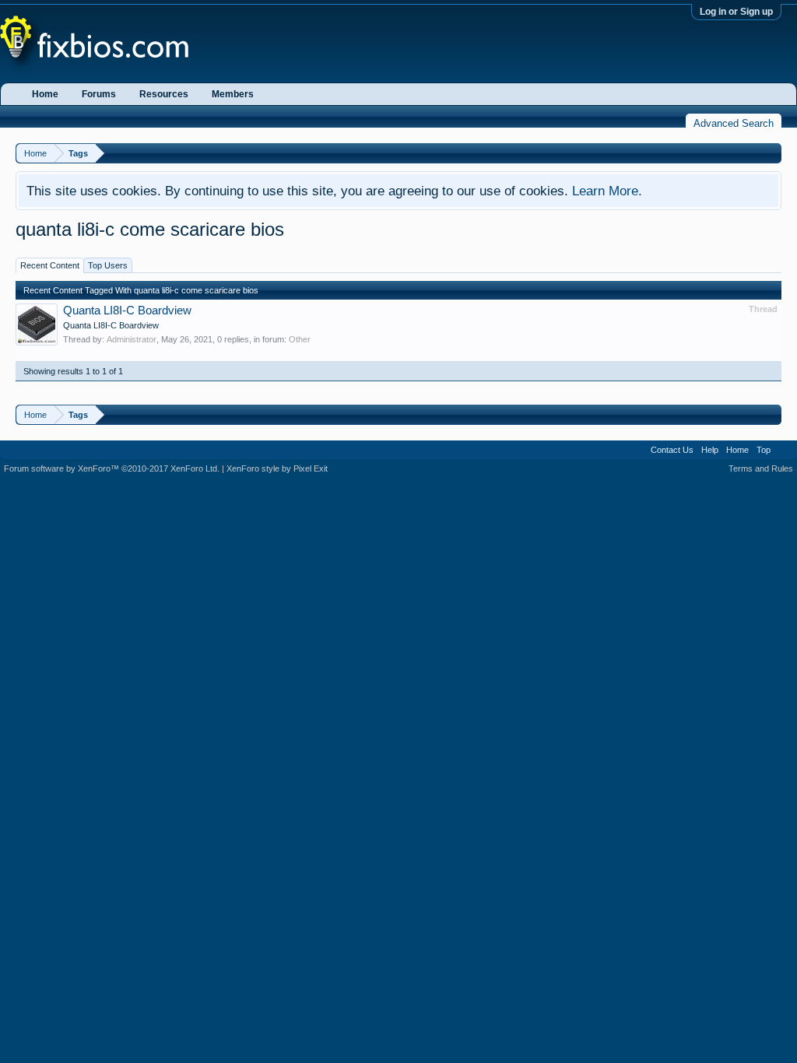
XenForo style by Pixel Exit (277, 468)
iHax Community (398, 444)
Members (233, 94)
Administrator (131, 339)
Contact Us (672, 449)
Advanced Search (733, 123)
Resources (163, 94)
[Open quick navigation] (772, 153)
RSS (783, 449)
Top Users (108, 265)
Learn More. (607, 190)
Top (764, 449)
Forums (99, 94)
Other (300, 339)
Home (45, 94)
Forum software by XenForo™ (111, 468)
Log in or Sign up (736, 11)
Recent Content (49, 265)
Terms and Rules (761, 468)
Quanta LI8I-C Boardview (127, 310)
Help (709, 449)
